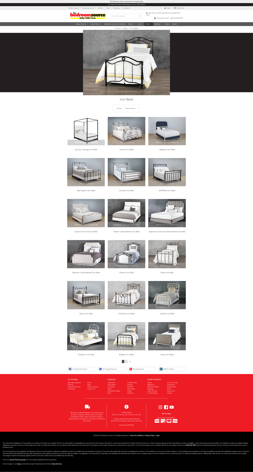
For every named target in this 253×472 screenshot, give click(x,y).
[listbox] (132, 108)
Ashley (149, 383)
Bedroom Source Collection (115, 24)
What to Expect (74, 8)
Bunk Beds (111, 385)
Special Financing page (18, 460)
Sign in (168, 8)
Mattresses (131, 389)
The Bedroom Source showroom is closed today (126, 1)
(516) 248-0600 (191, 445)
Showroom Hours (162, 18)
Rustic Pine (171, 391)
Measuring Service (88, 8)
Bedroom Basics (153, 387)
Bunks (130, 24)
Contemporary (152, 393)
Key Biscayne (171, 387)
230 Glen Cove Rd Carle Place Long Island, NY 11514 (163, 14)
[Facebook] (166, 407)
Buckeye (150, 389)
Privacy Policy (149, 435)
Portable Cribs (132, 383)
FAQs (108, 8)
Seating (157, 24)
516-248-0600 (178, 18)
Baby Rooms (81, 24)
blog (19, 464)
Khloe (169, 389)
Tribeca (169, 393)
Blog (89, 385)
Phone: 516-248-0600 (126, 425)
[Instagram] (160, 407)
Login (158, 435)
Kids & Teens (95, 24)
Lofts (139, 24)
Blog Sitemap (57, 464)
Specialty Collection (74, 383)
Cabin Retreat (152, 391)
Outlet (174, 24)
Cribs (109, 393)
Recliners (130, 387)
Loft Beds (111, 387)
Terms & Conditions (136, 435)
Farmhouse (171, 385)
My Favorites (180, 8)
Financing (116, 8)
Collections (111, 383)
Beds (148, 24)
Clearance (130, 393)
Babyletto (150, 385)
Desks (167, 24)
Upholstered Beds (114, 391)
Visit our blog (166, 414)
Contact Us (126, 8)
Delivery (100, 8)
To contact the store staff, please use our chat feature (126, 4)
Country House (172, 383)
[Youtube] (172, 407)
